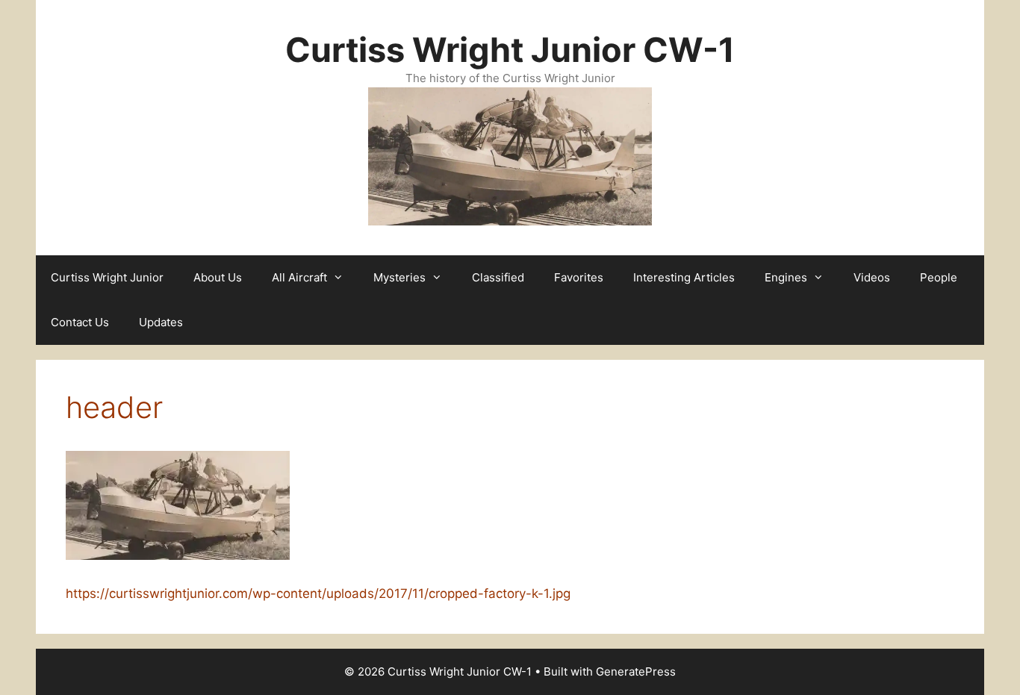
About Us (217, 277)
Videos (871, 277)
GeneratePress (636, 671)
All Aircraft (299, 277)
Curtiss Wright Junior (107, 277)
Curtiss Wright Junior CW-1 (510, 49)
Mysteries (399, 277)
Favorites (578, 277)
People (938, 277)
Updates (161, 322)
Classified (498, 277)
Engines (786, 277)
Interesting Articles (684, 277)
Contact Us (80, 322)
